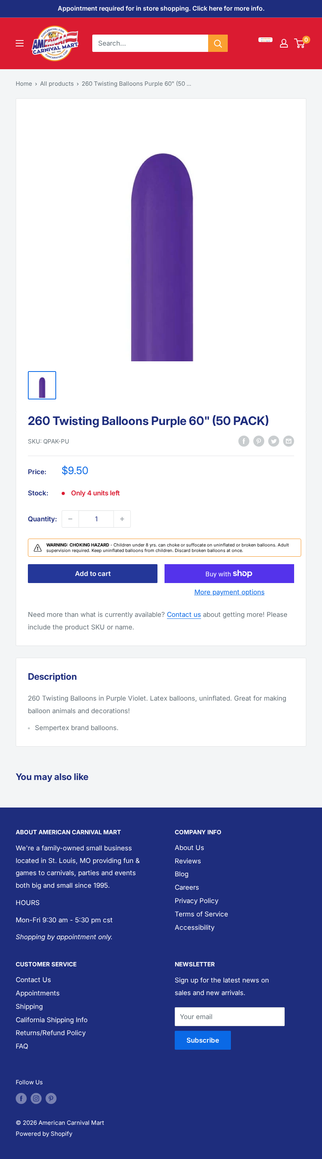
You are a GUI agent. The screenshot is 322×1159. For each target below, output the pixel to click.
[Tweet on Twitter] (273, 440)
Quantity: (42, 519)
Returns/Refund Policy (51, 1033)
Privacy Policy (196, 901)
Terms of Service (201, 914)
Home (24, 83)
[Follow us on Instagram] (36, 1098)
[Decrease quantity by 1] (70, 519)
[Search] (218, 43)
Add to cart (93, 574)
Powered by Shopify (44, 1133)
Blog (181, 874)
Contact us (184, 614)
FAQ (22, 1046)
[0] (300, 43)
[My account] (284, 43)
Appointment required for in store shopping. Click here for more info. (161, 8)
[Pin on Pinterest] (258, 440)
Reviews (188, 861)
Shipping (29, 1006)
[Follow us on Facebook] (21, 1098)
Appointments (38, 993)
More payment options (229, 592)
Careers (187, 887)
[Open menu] (20, 43)
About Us (189, 848)
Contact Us (33, 980)
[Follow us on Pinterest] (51, 1098)
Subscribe (203, 1040)
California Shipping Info (52, 1020)
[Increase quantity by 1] (122, 519)
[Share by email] (288, 440)
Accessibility (194, 927)
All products (57, 83)
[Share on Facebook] (243, 440)
